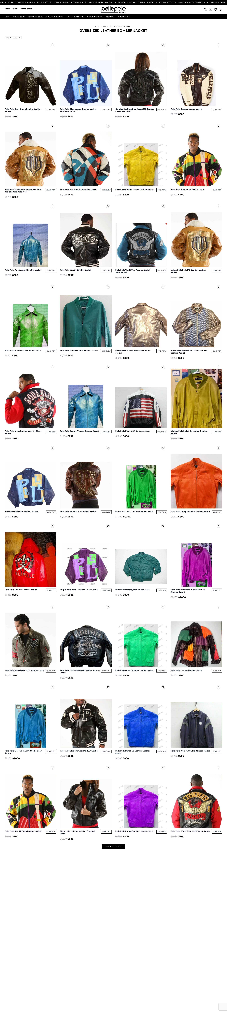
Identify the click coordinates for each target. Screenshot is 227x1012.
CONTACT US (123, 17)
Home (97, 26)
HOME (7, 9)
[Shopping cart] (220, 9)
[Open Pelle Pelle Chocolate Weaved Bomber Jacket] (141, 315)
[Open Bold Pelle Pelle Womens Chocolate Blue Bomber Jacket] (196, 315)
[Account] (210, 9)
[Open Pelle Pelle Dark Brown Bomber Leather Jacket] (30, 74)
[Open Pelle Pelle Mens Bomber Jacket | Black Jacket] (30, 396)
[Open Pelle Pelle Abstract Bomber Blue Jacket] (86, 154)
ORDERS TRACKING (94, 17)
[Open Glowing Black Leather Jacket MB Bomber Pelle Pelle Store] (141, 74)
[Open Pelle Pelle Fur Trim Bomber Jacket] (30, 554)
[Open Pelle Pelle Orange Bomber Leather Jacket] (196, 476)
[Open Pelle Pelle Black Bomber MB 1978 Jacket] (86, 715)
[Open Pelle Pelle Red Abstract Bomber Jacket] (30, 796)
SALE (15, 9)
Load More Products (114, 846)
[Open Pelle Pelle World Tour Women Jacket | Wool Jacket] (141, 235)
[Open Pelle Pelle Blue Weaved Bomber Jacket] (30, 315)
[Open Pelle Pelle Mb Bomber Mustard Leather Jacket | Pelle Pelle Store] (30, 154)
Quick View (51, 109)
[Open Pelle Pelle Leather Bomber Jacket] (196, 635)
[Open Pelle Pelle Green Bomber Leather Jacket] (141, 635)
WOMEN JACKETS (35, 17)
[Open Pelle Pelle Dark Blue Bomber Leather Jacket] (141, 715)
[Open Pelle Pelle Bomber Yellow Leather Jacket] (141, 154)
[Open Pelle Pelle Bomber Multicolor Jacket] (196, 154)
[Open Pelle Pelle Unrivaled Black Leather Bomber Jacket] (86, 635)
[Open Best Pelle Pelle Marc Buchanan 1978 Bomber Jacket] (196, 554)
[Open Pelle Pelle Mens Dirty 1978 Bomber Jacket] (30, 635)
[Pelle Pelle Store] (113, 9)
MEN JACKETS (18, 17)
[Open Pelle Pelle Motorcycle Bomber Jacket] (141, 554)
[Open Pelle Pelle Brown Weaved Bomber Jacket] (86, 396)
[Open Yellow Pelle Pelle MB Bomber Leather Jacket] (196, 235)
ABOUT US (110, 17)
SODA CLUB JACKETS (54, 17)
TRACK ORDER (27, 9)
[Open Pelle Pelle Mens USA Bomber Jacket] (141, 396)
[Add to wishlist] (52, 45)
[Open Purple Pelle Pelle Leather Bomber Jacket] (86, 554)
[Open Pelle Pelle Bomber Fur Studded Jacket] (86, 476)
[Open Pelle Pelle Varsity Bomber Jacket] (86, 235)
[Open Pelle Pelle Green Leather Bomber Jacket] (86, 315)
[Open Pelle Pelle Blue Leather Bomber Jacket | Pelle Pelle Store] (86, 74)
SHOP (7, 17)
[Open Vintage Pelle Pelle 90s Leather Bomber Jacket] (196, 396)
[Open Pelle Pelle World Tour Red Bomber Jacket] (196, 796)
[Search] (205, 9)
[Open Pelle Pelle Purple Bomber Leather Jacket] (141, 796)
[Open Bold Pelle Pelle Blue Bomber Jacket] (30, 476)
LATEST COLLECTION (75, 17)
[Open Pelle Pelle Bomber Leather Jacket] (196, 74)
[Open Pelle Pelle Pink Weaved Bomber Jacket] (30, 235)
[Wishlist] (215, 9)
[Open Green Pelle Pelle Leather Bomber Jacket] (141, 476)
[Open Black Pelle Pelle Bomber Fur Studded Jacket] (86, 796)
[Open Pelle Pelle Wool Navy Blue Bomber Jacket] (196, 715)
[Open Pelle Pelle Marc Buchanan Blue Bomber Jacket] (30, 715)
